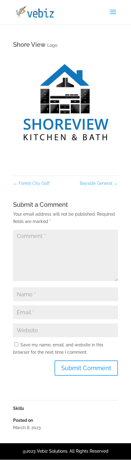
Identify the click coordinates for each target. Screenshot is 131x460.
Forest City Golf (31, 183)
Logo (52, 45)
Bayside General (99, 183)
